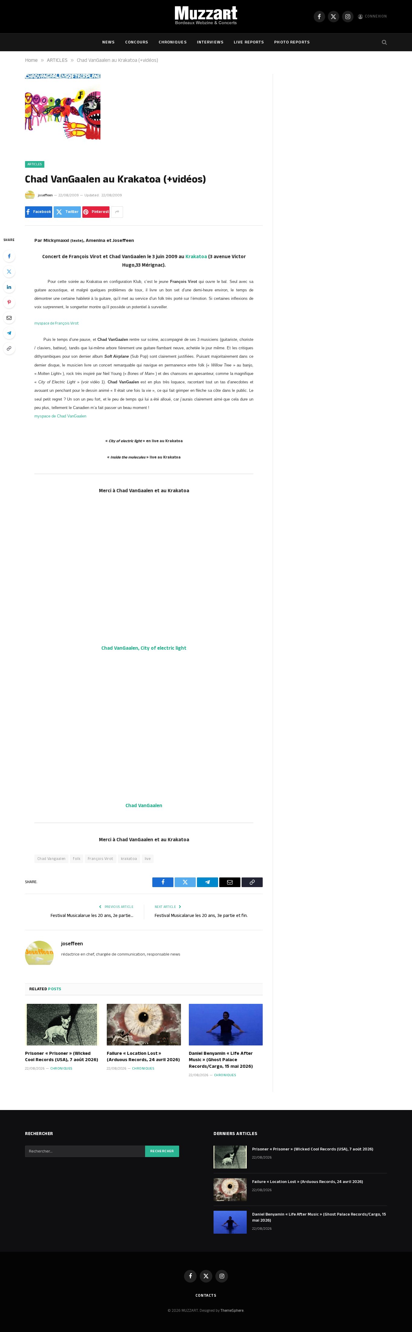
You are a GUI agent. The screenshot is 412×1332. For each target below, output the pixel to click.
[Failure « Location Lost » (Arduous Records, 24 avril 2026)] (144, 1024)
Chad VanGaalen (143, 805)
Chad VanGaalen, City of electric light (143, 648)
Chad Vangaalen (51, 858)
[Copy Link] (9, 348)
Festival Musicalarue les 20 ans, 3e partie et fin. (201, 915)
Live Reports (249, 42)
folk (76, 858)
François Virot (100, 858)
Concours (136, 42)
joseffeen (45, 195)
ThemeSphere (231, 1310)
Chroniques (173, 42)
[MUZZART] (206, 16)
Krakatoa (196, 256)
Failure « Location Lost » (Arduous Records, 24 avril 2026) (143, 1057)
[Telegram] (9, 333)
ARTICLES (34, 164)
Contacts (206, 1295)
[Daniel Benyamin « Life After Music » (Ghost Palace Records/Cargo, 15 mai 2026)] (226, 1024)
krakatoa (129, 858)
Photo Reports (292, 42)
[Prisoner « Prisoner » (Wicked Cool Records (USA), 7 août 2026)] (62, 1024)
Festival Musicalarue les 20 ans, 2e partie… (92, 915)
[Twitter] (9, 271)
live (148, 858)
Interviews (210, 42)
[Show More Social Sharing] (117, 212)
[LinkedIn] (9, 287)
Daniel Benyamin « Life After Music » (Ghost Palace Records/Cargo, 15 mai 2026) (221, 1060)
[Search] (384, 42)
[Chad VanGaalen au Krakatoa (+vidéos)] (62, 148)
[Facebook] (9, 256)
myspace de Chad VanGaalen (60, 416)
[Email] (9, 318)
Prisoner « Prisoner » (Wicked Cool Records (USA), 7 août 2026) (61, 1057)
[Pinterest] (9, 302)
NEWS (108, 42)
